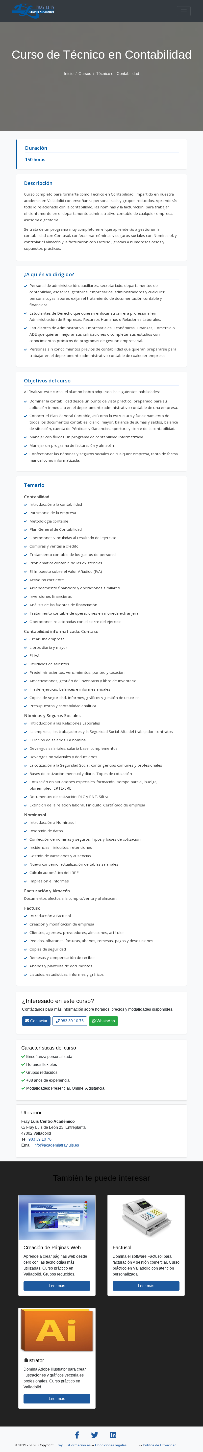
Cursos (84, 74)
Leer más (57, 1286)
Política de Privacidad (160, 1445)
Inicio (69, 74)
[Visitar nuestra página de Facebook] (77, 1435)
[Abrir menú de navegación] (184, 11)
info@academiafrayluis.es (56, 1145)
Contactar (38, 1021)
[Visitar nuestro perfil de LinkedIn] (113, 1435)
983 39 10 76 (72, 1021)
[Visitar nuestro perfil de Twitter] (94, 1435)
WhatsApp (105, 1021)
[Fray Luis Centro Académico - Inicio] (33, 11)
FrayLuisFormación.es (73, 1445)
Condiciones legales (111, 1445)
